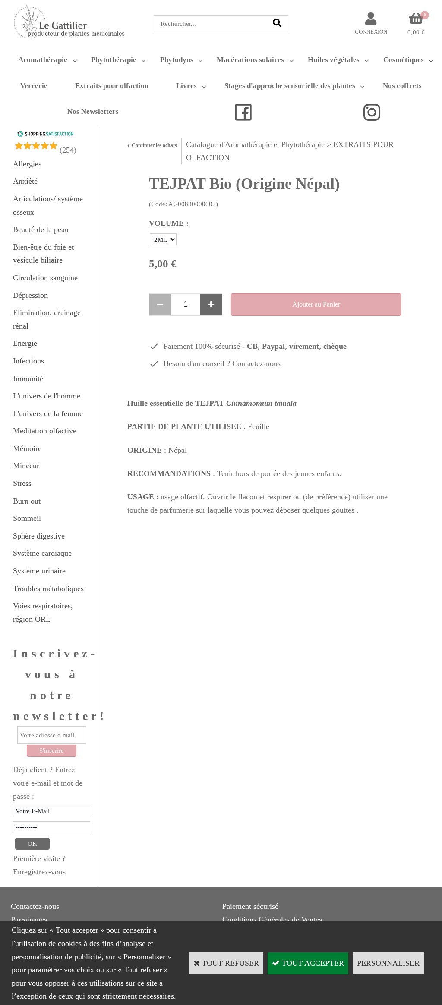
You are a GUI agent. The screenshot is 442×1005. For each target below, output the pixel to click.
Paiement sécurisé (250, 906)
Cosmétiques (403, 60)
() (68, 150)
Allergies (27, 164)
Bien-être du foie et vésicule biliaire (43, 254)
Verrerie (33, 85)
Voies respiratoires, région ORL (43, 612)
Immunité (28, 378)
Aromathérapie (42, 60)
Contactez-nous (256, 363)
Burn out (27, 501)
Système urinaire (39, 571)
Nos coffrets (402, 85)
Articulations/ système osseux (48, 205)
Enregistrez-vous (39, 871)
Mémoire (27, 448)
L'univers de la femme (48, 413)
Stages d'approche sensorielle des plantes (289, 85)
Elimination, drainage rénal (47, 319)
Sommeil (27, 518)
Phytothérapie (113, 60)
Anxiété (25, 181)
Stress (22, 483)
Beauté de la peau (41, 229)
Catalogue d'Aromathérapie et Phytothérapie (255, 144)
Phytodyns (176, 60)
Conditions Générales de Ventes (272, 919)
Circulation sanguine (45, 277)
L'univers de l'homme (46, 395)
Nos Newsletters (93, 111)
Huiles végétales (334, 60)
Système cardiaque (42, 553)
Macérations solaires (250, 60)
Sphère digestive (39, 536)
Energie (25, 343)
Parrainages (29, 919)
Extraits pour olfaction (111, 85)
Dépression (30, 295)
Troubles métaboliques (48, 588)
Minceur (26, 465)
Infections (28, 361)
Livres (186, 85)
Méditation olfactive (44, 430)
